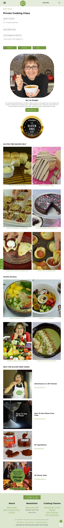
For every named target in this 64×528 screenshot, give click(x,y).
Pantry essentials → (39, 448)
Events (10, 8)
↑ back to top (32, 497)
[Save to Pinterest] (2, 264)
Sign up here (30, 507)
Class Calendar (52, 512)
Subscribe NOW (36, 106)
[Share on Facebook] (2, 260)
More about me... (32, 110)
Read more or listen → (40, 418)
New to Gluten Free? (11, 510)
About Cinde (12, 507)
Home (5, 8)
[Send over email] (2, 267)
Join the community (39, 387)
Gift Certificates (52, 515)
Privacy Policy (29, 522)
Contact (12, 512)
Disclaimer (20, 522)
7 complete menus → (40, 479)
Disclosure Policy (41, 522)
